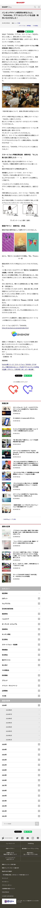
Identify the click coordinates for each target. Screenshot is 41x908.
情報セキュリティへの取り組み (9, 864)
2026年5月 (9, 723)
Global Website (5, 892)
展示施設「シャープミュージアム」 (30, 848)
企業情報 (5, 691)
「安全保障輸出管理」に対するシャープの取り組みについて (15, 874)
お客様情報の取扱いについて (8, 888)
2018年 (4, 780)
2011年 (4, 816)
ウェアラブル (6, 604)
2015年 (4, 796)
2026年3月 (9, 731)
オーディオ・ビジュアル (9, 624)
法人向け (5, 665)
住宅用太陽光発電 (7, 609)
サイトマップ (5, 878)
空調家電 (5, 629)
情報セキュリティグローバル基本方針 (10, 868)
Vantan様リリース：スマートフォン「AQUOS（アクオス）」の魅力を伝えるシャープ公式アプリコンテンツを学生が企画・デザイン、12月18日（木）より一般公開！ (20, 366)
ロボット (5, 598)
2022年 (4, 760)
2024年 (4, 749)
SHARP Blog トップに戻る (9, 519)
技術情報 (5, 675)
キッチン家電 (6, 634)
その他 (4, 696)
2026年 (4, 705)
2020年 (4, 770)
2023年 (4, 755)
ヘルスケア (5, 619)
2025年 (4, 744)
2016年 (4, 790)
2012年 (4, 811)
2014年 (4, 801)
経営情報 (5, 593)
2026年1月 (9, 739)
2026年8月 (9, 710)
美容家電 (5, 614)
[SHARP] (20, 2)
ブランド (5, 680)
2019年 (4, 775)
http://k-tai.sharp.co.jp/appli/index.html (15, 328)
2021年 (4, 765)
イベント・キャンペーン (9, 686)
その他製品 (35, 25)
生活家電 (5, 639)
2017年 (4, 785)
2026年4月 (9, 727)
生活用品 (5, 655)
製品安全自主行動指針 (7, 871)
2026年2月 (9, 735)
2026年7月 (9, 714)
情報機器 (5, 650)
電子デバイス (6, 660)
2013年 (4, 806)
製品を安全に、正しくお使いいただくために (31, 853)
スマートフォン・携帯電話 (25, 25)
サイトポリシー (5, 881)
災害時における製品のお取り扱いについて (10, 853)
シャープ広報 (17, 23)
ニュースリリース (10, 843)
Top (39, 905)
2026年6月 (9, 718)
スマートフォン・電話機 (9, 645)
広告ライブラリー (10, 848)
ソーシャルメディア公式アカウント (10, 858)
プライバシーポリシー (7, 885)
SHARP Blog (31, 843)
